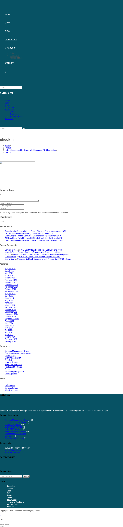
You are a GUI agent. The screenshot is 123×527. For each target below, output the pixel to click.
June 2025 (9, 298)
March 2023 (10, 337)
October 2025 (10, 289)
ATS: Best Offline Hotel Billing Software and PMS (41, 250)
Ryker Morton (10, 257)
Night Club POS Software (15, 431)
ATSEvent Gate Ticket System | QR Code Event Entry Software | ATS (33, 238)
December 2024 (11, 312)
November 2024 (11, 314)
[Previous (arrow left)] (1, 526)
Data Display (10, 355)
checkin (8, 152)
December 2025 (11, 284)
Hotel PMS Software (13, 429)
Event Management (13, 358)
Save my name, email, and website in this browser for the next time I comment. (36, 213)
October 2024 (10, 316)
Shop (7, 103)
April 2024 (9, 330)
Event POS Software (13, 427)
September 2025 (12, 291)
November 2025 (11, 287)
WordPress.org (11, 390)
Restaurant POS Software (15, 434)
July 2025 (9, 296)
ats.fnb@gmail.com (13, 450)
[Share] (6, 524)
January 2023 (10, 341)
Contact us (9, 107)
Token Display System (14, 371)
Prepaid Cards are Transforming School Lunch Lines (39, 252)
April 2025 (9, 303)
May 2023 (9, 332)
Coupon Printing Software (15, 422)
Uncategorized (11, 374)
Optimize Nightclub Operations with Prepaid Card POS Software (44, 259)
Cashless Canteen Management (18, 353)
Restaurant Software (13, 367)
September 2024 (12, 319)
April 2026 (9, 275)
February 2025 (11, 307)
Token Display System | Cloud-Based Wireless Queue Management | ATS (35, 231)
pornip (7, 254)
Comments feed (11, 388)
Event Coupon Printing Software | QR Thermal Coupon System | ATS (33, 236)
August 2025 (10, 294)
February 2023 (11, 339)
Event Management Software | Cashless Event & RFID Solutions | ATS (34, 240)
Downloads (14, 114)
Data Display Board (13, 424)
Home (7, 100)
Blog (7, 105)
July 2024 (9, 323)
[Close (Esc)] (8, 524)
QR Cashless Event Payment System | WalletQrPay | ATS (29, 233)
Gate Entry (9, 360)
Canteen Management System (17, 351)
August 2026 (10, 269)
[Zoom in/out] (1, 524)
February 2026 (11, 280)
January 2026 (10, 282)
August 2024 (10, 321)
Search (26, 476)
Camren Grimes (11, 250)
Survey (8, 369)
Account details (16, 116)
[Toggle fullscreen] (3, 524)
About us (10, 506)
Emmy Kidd (9, 259)
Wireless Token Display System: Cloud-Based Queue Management (41, 254)
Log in (7, 383)
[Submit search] (24, 128)
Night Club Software (13, 365)
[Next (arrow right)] (3, 526)
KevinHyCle (10, 252)
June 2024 (9, 325)
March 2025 (10, 305)
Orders (12, 112)
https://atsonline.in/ (13, 452)
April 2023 (9, 335)
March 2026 (10, 278)
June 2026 (9, 271)
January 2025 (10, 309)
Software (8, 436)
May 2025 (9, 300)
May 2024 (9, 328)
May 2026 (9, 273)
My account (9, 109)
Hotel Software (11, 362)
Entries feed (10, 386)
